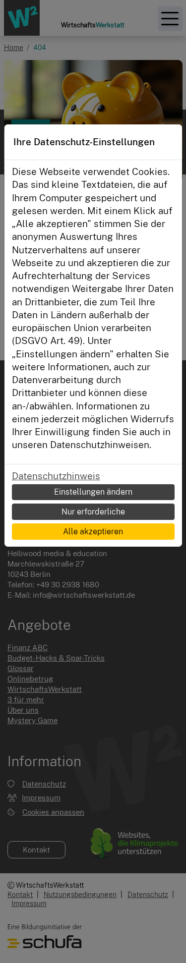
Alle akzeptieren (93, 531)
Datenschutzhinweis (56, 475)
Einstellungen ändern (93, 492)
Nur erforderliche (93, 511)
